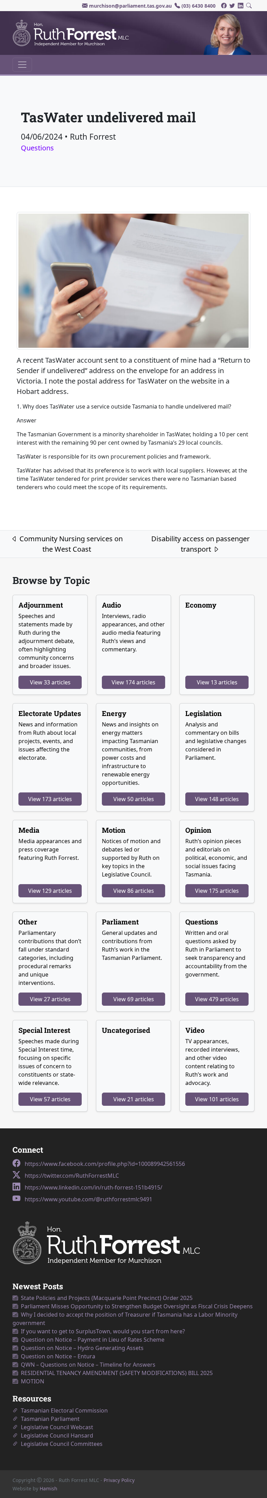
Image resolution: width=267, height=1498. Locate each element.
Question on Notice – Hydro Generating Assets (81, 1348)
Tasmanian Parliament (49, 1419)
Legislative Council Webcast (55, 1427)
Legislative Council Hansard (55, 1435)
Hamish (48, 1488)
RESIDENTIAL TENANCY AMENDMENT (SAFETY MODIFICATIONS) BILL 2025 (115, 1373)
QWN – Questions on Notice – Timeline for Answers (86, 1364)
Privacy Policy (119, 1480)
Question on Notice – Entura (56, 1356)
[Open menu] (22, 65)
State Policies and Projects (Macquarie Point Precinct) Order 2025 (105, 1298)
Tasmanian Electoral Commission (63, 1410)
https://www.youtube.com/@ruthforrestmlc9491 (87, 1199)
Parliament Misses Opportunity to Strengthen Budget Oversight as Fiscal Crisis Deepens (135, 1306)
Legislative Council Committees (60, 1444)
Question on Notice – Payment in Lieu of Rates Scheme (91, 1339)
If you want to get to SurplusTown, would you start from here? (101, 1331)
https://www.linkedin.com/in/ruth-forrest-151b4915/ (92, 1187)
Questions (37, 148)
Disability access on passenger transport (200, 544)
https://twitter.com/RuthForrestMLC (71, 1175)
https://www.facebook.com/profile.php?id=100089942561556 (104, 1164)
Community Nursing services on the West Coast (70, 544)
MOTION (31, 1381)
